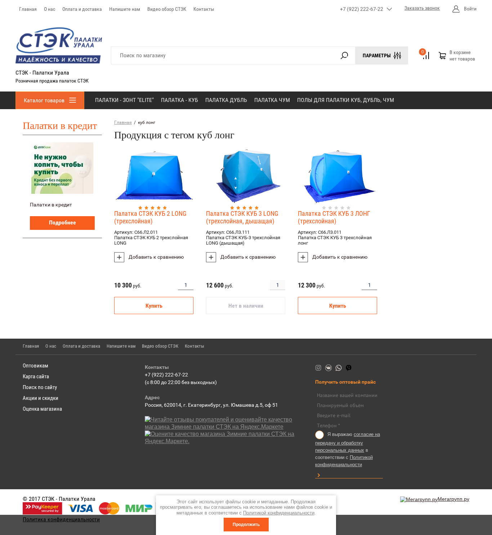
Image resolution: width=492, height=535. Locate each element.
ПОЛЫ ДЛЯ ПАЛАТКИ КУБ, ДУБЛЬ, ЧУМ (345, 100)
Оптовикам (35, 365)
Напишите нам (124, 9)
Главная (28, 9)
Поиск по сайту (40, 387)
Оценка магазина (42, 409)
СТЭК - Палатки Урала (42, 72)
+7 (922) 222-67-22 (361, 9)
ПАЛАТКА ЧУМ (272, 100)
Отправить (318, 475)
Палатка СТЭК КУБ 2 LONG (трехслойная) (150, 217)
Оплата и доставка (82, 9)
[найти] (344, 55)
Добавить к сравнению (156, 257)
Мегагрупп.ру (453, 499)
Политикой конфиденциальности (278, 513)
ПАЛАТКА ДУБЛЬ (226, 100)
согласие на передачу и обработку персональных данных (347, 442)
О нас (49, 9)
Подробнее (62, 222)
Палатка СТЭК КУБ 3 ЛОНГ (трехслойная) (334, 217)
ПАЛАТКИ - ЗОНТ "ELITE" (124, 100)
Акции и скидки (40, 398)
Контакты (203, 9)
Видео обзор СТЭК (166, 9)
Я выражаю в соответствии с (347, 449)
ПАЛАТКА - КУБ (179, 100)
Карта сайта (36, 376)
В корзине (462, 55)
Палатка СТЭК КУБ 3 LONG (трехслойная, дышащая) (242, 217)
